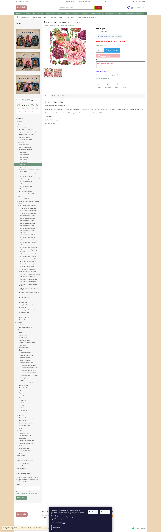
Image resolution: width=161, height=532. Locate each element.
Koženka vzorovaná (24, 325)
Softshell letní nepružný (26, 423)
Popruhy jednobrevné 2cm (28, 370)
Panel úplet (22, 300)
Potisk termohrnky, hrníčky (25, 460)
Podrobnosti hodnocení (67, 25)
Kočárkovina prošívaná (25, 191)
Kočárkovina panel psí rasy (27, 218)
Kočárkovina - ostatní (26, 184)
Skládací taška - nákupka (26, 129)
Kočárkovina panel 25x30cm (28, 213)
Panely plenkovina (24, 312)
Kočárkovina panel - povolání (28, 254)
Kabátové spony (23, 335)
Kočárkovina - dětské (26, 186)
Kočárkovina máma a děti (27, 240)
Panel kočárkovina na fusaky (27, 281)
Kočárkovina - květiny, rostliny (28, 173)
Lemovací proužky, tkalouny (27, 382)
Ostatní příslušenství (25, 340)
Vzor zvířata (23, 162)
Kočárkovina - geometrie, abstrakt (30, 179)
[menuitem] (19, 13)
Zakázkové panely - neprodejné (28, 310)
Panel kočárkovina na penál (27, 276)
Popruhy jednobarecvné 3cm (28, 378)
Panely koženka (23, 295)
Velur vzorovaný (24, 448)
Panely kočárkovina (24, 199)
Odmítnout (93, 512)
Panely (19, 196)
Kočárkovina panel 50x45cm (28, 208)
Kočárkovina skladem (25, 149)
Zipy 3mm (22, 398)
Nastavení (56, 527)
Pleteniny (21, 428)
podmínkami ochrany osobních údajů (27, 493)
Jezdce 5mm (22, 403)
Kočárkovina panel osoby (27, 225)
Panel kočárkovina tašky (27, 266)
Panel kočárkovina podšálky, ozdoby (30, 274)
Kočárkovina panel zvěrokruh (28, 242)
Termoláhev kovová (24, 466)
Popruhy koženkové (25, 357)
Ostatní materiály (22, 413)
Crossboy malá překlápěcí (26, 134)
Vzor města (23, 167)
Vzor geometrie (24, 154)
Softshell (21, 415)
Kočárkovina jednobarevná (27, 189)
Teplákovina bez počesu (27, 440)
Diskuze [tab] (64, 96)
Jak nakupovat (70, 1)
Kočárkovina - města (26, 181)
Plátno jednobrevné (24, 320)
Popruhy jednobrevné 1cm (28, 365)
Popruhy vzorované (25, 352)
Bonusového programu (115, 36)
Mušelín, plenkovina (24, 425)
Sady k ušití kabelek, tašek (26, 194)
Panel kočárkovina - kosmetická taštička (28, 289)
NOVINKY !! (20, 122)
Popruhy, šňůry (23, 347)
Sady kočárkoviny (24, 144)
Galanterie (20, 330)
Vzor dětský (23, 159)
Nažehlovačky (23, 410)
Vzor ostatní (23, 152)
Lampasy (21, 380)
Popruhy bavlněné (25, 360)
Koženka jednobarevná (25, 327)
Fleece (21, 453)
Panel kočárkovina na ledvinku (28, 279)
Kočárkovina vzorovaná (26, 147)
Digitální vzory (21, 455)
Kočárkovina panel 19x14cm (28, 210)
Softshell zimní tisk (24, 420)
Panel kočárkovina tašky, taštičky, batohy (29, 202)
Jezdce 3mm (22, 400)
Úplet (20, 430)
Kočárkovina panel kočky (27, 220)
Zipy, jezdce (22, 393)
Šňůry (21, 350)
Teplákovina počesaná (26, 443)
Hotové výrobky (21, 127)
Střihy (18, 458)
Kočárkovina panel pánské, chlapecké (27, 231)
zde (64, 523)
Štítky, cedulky (23, 345)
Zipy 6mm (22, 405)
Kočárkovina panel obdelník (28, 205)
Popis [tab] (47, 96)
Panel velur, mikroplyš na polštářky (29, 292)
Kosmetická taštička (24, 137)
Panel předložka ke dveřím (26, 305)
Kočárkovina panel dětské (27, 234)
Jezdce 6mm (22, 408)
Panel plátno (22, 307)
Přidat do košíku (113, 50)
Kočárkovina (20, 142)
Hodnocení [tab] (55, 96)
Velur (20, 445)
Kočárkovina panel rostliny (27, 228)
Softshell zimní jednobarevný (27, 418)
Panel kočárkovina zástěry (28, 261)
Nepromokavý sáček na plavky (28, 132)
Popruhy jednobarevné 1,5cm (28, 367)
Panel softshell (23, 302)
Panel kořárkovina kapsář (27, 264)
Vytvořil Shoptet (140, 528)
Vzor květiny (23, 164)
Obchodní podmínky (85, 1)
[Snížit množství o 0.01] (103, 51)
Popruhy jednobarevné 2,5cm (29, 375)
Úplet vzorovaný (24, 433)
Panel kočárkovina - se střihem (29, 259)
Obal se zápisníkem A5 (25, 139)
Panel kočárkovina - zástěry (27, 271)
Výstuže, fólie (23, 337)
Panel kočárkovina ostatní (27, 269)
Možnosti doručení (101, 45)
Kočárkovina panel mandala (28, 245)
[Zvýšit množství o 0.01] (103, 49)
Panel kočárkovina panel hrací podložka (28, 284)
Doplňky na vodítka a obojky (27, 342)
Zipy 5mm (22, 395)
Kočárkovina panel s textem (28, 256)
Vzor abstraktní (24, 157)
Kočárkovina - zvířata (26, 176)
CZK (134, 1)
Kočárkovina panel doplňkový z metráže (29, 250)
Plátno (19, 315)
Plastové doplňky (24, 388)
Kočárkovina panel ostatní (27, 237)
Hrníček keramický (24, 463)
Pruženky (21, 332)
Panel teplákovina (24, 297)
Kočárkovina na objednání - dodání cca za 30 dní (29, 170)
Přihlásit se (21, 498)
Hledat (98, 7)
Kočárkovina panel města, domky (29, 247)
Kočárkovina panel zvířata (27, 223)
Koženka (19, 322)
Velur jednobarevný (25, 450)
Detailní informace (101, 78)
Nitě (20, 390)
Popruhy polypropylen (26, 362)
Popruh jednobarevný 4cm (28, 372)
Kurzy (18, 124)
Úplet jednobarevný (25, 435)
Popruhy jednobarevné (26, 355)
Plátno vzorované (24, 317)
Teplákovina (22, 438)
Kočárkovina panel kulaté (27, 215)
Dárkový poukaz (21, 468)
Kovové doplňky (23, 385)
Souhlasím (104, 512)
